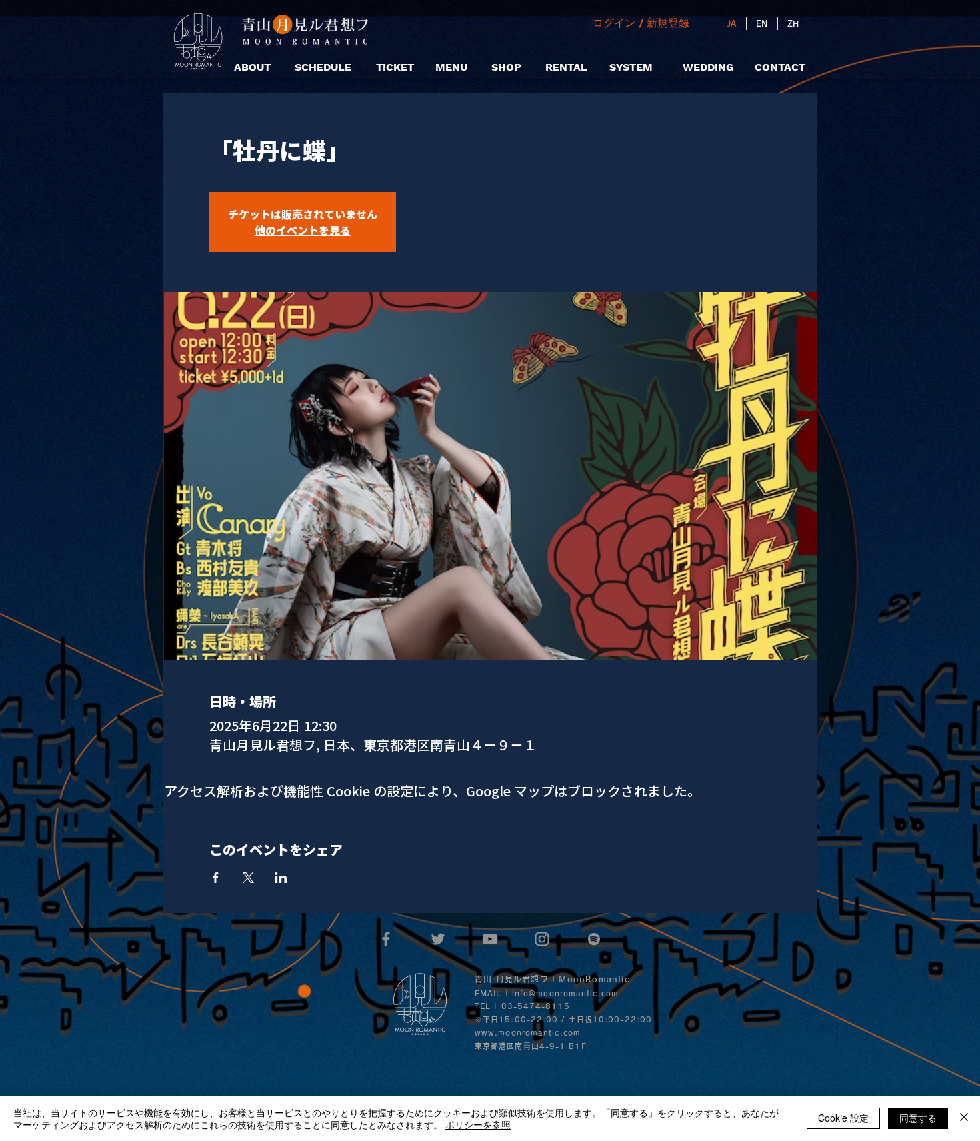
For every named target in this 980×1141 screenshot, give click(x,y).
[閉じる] (964, 1118)
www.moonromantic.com (528, 1032)
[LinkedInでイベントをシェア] (281, 877)
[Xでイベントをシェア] (248, 877)
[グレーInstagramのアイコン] (542, 939)
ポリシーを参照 (478, 1124)
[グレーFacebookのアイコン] (386, 939)
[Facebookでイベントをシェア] (215, 877)
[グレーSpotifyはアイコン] (594, 939)
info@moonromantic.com (565, 993)
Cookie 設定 (843, 1117)
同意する (918, 1117)
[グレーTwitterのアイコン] (438, 939)
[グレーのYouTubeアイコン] (490, 939)
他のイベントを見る (303, 230)
